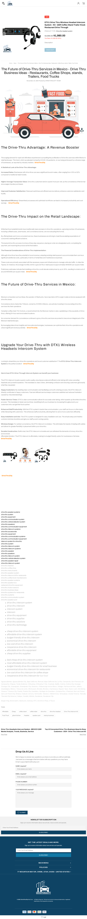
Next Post (83, 734)
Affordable (5, 711)
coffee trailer (33, 711)
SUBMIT (23, 812)
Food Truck (5, 715)
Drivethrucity (10, 3)
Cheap (14, 711)
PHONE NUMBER (21, 782)
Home (10, 63)
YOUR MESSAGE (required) (24, 789)
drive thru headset (55, 711)
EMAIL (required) (21, 774)
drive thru (43, 711)
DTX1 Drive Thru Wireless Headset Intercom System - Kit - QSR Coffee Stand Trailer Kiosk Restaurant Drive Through (65, 24)
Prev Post (4, 734)
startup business (49, 715)
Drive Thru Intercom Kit (71, 711)
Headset (26, 715)
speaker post (36, 715)
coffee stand (23, 711)
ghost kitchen (16, 715)
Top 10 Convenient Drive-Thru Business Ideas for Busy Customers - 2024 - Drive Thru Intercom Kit (65, 730)
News (15, 63)
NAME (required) (21, 766)
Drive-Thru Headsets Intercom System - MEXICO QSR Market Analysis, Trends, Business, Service (21, 730)
